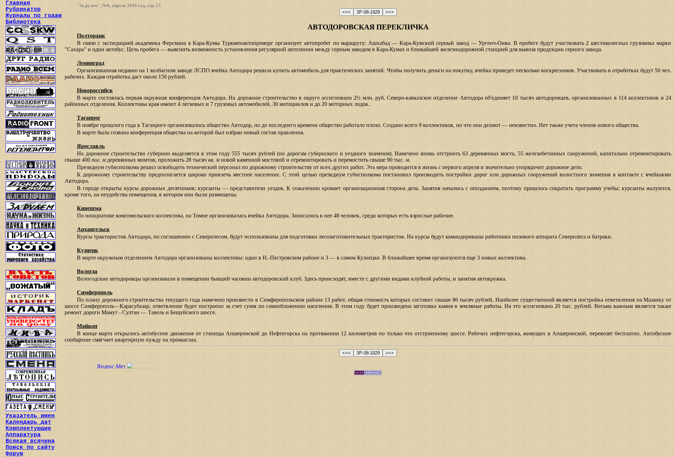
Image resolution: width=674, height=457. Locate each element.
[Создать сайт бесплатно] (368, 373)
